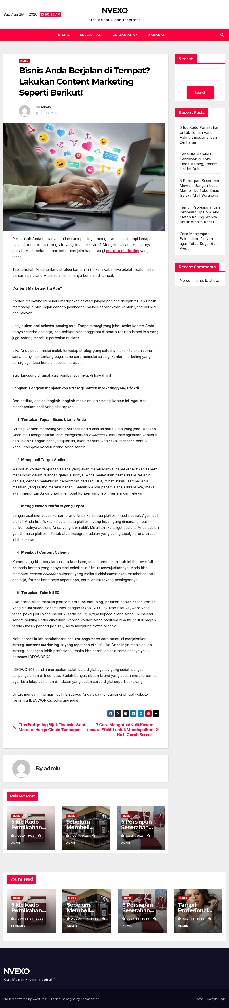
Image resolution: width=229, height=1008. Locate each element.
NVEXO (115, 10)
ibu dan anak (124, 35)
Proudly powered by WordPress (26, 999)
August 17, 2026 (85, 918)
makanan (156, 35)
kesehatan (91, 35)
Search (186, 58)
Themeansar (89, 999)
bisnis (64, 35)
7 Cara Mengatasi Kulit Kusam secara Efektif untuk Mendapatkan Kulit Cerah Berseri (120, 729)
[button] (222, 35)
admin (46, 107)
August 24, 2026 (29, 918)
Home (199, 999)
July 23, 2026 (138, 918)
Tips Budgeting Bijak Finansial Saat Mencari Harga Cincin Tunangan (52, 727)
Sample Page (216, 999)
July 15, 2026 (193, 918)
